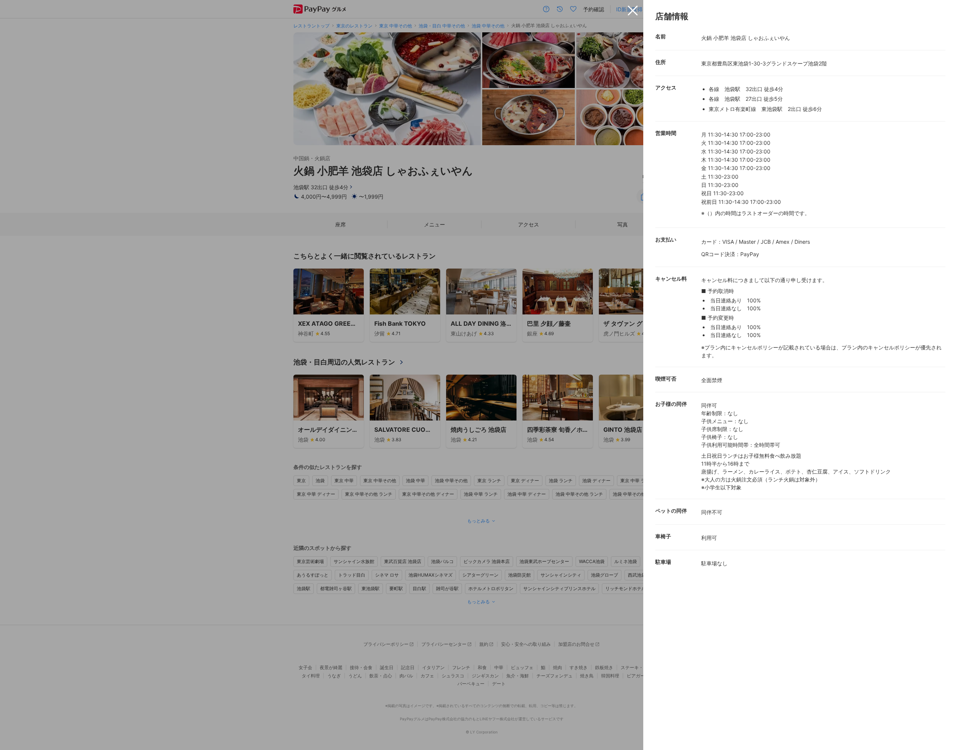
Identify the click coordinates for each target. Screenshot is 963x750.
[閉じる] (632, 10)
